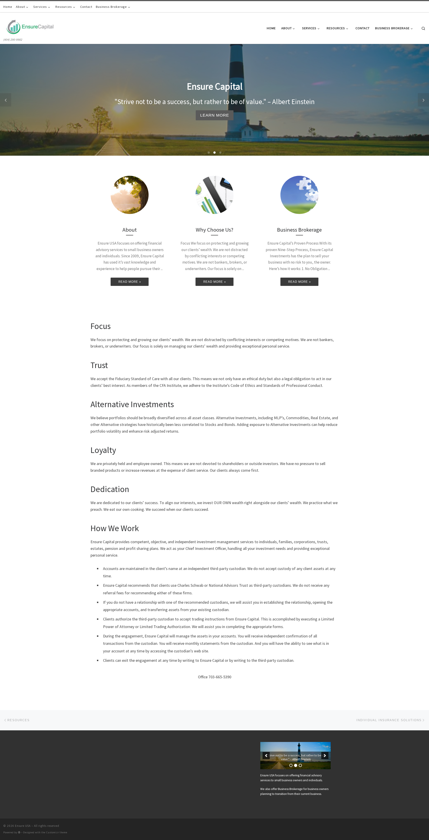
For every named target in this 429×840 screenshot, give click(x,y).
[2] (295, 765)
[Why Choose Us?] (214, 195)
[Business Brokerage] (299, 195)
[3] (300, 765)
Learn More (214, 115)
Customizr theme (56, 832)
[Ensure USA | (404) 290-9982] (30, 25)
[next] (324, 755)
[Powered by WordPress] (19, 832)
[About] (129, 195)
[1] (290, 765)
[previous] (266, 755)
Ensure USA (23, 826)
